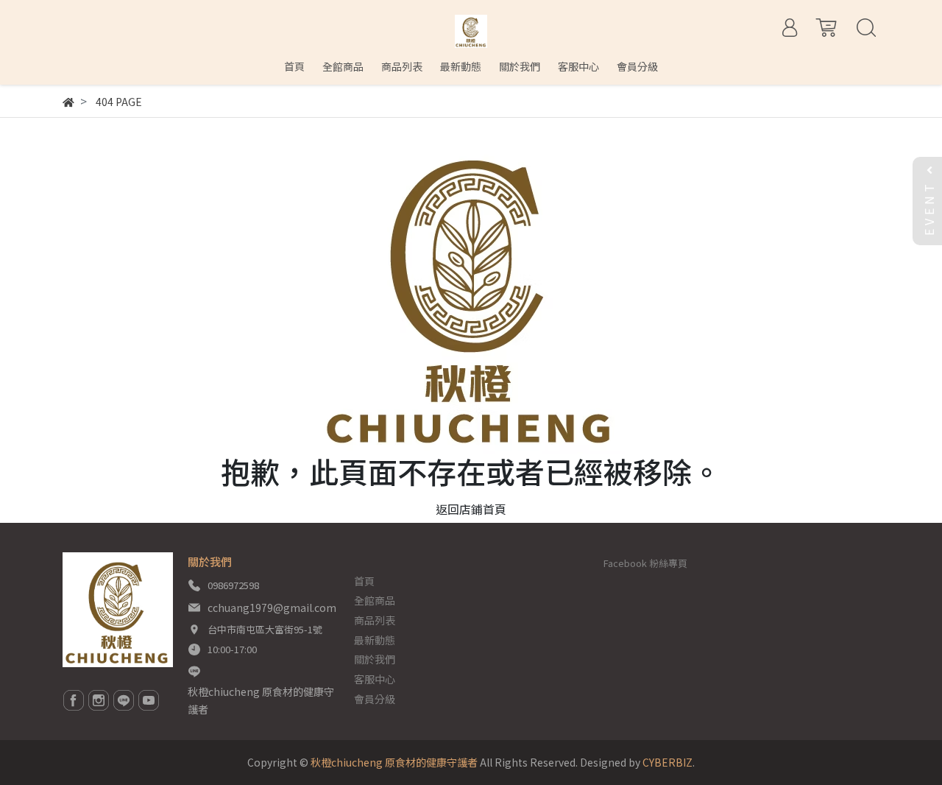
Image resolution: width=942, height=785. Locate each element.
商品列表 (374, 620)
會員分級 (374, 698)
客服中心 (374, 679)
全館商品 (374, 600)
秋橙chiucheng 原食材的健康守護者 (261, 700)
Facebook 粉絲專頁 (645, 563)
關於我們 (374, 659)
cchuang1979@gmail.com (272, 607)
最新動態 (374, 640)
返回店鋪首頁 (471, 509)
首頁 (364, 581)
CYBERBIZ (667, 762)
